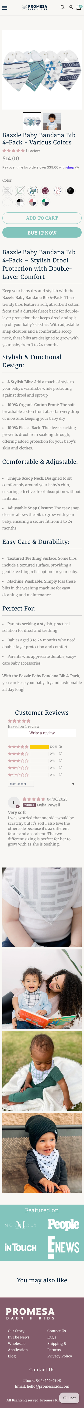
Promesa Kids (51, 1400)
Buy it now (42, 233)
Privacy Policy (59, 1356)
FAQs (51, 1337)
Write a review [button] (42, 733)
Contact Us (56, 1331)
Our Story (16, 1331)
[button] (32, 121)
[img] (34, 799)
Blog (12, 1356)
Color (7, 180)
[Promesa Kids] (35, 7)
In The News (18, 1337)
